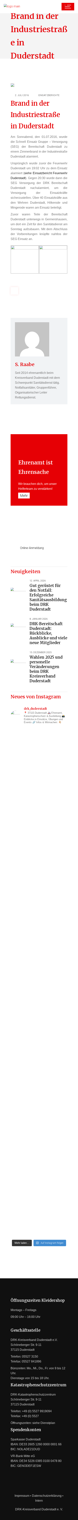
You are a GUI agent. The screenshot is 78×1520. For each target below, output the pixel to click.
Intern (39, 1500)
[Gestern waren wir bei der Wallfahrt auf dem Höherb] (39, 1120)
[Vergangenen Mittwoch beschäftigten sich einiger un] (39, 758)
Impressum (22, 1495)
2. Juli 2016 (22, 95)
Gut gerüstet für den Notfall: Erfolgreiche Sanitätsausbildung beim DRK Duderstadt (48, 597)
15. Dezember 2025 (40, 652)
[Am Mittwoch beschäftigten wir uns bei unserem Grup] (39, 928)
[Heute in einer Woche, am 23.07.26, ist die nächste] (39, 1033)
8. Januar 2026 (39, 618)
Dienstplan (48, 1423)
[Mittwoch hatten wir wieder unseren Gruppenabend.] (39, 1195)
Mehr (24, 496)
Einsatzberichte (48, 95)
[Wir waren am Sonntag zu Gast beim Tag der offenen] (39, 836)
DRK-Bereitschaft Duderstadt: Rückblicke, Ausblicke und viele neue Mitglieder (48, 633)
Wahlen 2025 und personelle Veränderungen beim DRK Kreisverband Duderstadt (46, 669)
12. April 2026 (38, 580)
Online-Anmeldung (32, 548)
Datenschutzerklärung (47, 1495)
